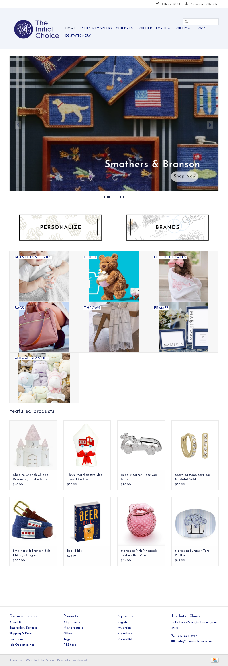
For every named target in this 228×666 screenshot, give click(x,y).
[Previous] (18, 125)
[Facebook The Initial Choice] (110, 596)
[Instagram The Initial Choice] (118, 596)
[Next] (210, 125)
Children (125, 28)
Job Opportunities (21, 645)
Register (123, 622)
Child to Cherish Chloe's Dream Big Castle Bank (30, 477)
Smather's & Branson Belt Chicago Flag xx (31, 553)
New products (73, 628)
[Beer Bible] (87, 521)
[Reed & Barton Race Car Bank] (141, 445)
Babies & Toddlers (95, 28)
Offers (67, 633)
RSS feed (69, 645)
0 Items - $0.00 (171, 4)
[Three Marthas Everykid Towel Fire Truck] (87, 445)
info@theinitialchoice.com (195, 641)
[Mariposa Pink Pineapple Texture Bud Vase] (141, 521)
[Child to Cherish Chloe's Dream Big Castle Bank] (33, 445)
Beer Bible (74, 551)
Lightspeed (80, 660)
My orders (124, 628)
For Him (163, 28)
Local (202, 28)
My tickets (124, 633)
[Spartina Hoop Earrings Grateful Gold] (195, 445)
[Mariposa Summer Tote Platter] (195, 521)
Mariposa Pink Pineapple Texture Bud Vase (139, 553)
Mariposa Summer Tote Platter (192, 553)
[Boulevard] (114, 123)
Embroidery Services (23, 628)
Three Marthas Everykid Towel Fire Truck (85, 477)
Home (70, 28)
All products (71, 622)
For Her (144, 28)
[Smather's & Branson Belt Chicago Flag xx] (33, 521)
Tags (66, 639)
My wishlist (124, 639)
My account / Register (204, 4)
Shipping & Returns (22, 633)
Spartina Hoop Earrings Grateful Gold (192, 477)
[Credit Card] (214, 660)
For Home (183, 28)
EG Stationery (78, 36)
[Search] (186, 21)
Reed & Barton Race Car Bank (139, 477)
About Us (15, 622)
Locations (16, 639)
